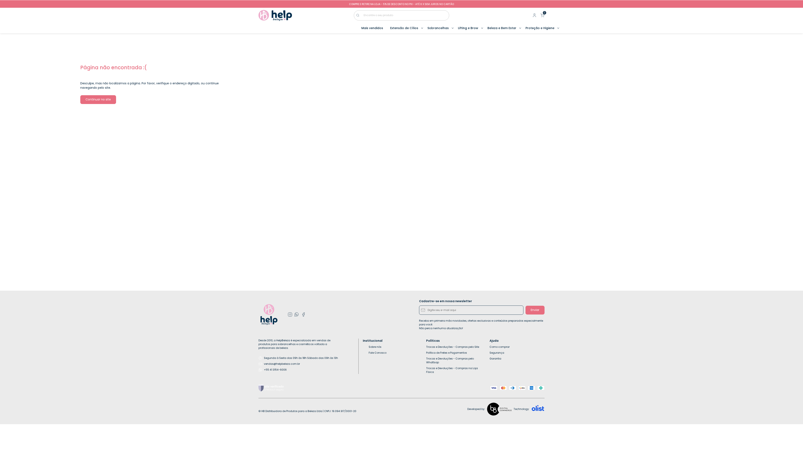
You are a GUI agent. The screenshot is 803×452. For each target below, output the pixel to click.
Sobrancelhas (438, 28)
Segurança (497, 352)
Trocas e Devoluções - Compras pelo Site (452, 347)
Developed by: (476, 409)
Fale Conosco (377, 352)
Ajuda (494, 341)
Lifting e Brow (468, 28)
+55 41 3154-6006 (275, 369)
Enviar (535, 310)
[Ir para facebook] (303, 314)
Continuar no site (98, 99)
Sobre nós (375, 347)
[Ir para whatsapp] (296, 314)
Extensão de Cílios (404, 28)
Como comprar (500, 347)
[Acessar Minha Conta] (534, 16)
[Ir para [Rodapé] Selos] (271, 388)
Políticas (433, 341)
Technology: (521, 409)
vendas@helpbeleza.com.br (282, 364)
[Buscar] (360, 15)
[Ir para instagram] (290, 314)
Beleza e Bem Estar (501, 28)
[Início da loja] (275, 15)
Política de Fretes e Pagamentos (446, 352)
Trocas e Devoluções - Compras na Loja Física (452, 370)
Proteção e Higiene (540, 28)
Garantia (495, 358)
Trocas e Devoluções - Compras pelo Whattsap (450, 360)
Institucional (372, 341)
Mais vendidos (372, 28)
